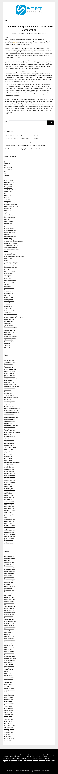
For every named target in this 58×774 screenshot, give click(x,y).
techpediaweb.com (9, 486)
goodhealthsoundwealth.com (12, 432)
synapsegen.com (8, 708)
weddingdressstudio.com (11, 280)
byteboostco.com (8, 617)
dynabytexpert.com (9, 690)
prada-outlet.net (8, 180)
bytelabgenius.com (9, 488)
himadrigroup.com (9, 225)
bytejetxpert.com (8, 540)
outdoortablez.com (9, 458)
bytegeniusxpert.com (9, 579)
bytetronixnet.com (9, 538)
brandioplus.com (8, 705)
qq (5, 173)
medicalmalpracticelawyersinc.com (13, 317)
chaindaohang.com (9, 253)
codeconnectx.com (9, 597)
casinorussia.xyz (8, 297)
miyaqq (48, 760)
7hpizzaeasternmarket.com (11, 262)
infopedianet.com (9, 662)
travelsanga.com (8, 325)
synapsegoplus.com (9, 660)
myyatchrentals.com (9, 401)
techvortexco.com (9, 573)
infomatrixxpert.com (9, 599)
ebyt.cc (6, 251)
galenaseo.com (8, 312)
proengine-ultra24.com (10, 266)
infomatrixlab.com (9, 651)
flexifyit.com (7, 692)
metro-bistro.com (9, 273)
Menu (50, 20)
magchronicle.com (9, 467)
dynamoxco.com (8, 699)
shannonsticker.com (9, 375)
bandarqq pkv (24, 756)
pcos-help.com (8, 191)
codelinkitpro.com (9, 560)
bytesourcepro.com (9, 647)
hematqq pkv (46, 758)
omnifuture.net (8, 188)
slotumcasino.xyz (8, 299)
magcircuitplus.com (9, 534)
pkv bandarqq (8, 167)
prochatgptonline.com (10, 215)
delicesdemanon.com (9, 277)
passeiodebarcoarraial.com (11, 378)
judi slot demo (8, 162)
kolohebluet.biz (8, 290)
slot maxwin (9, 758)
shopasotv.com (8, 323)
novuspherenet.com (9, 718)
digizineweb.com (8, 595)
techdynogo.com (8, 466)
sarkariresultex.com (9, 388)
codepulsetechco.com (10, 593)
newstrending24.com (9, 338)
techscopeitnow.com (9, 536)
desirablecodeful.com (10, 451)
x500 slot (17, 756)
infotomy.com (8, 460)
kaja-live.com (7, 219)
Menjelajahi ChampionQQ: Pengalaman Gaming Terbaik (20, 142)
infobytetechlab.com (9, 518)
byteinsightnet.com (9, 592)
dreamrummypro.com (10, 369)
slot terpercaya (8, 169)
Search (6, 121)
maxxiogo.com (8, 693)
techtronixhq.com (9, 556)
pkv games (40, 755)
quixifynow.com (8, 679)
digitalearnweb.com (9, 362)
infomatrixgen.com (9, 514)
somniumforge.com (9, 421)
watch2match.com (9, 310)
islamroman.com (8, 227)
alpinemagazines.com (10, 236)
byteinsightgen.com (9, 510)
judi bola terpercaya (9, 756)
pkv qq (15, 43)
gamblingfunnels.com (10, 189)
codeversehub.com (9, 653)
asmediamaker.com (9, 395)
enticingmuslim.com (9, 430)
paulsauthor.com (8, 449)
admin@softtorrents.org (39, 34)
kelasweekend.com (9, 341)
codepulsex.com (8, 634)
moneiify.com (7, 399)
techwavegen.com (9, 506)
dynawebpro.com (9, 706)
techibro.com (7, 234)
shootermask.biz (8, 291)
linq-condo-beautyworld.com (11, 249)
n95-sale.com (7, 208)
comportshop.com (9, 319)
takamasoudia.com (9, 443)
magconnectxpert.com (10, 621)
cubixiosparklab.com (9, 606)
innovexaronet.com (9, 601)
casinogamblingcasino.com (11, 412)
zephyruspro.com (9, 680)
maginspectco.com (9, 542)
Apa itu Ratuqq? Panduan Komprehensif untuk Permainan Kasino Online (24, 135)
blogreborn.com (8, 210)
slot (35, 755)
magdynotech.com (9, 666)
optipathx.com (8, 682)
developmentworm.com (10, 332)
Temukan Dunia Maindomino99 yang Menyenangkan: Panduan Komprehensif (26, 149)
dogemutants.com (9, 440)
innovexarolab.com (9, 516)
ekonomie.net (8, 329)
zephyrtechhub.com (9, 725)
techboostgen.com (9, 562)
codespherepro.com (9, 519)
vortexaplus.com (8, 714)
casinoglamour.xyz (9, 301)
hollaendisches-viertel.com (11, 264)
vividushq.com (8, 712)
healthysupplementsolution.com (12, 462)
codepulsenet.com (9, 664)
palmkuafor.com (8, 366)
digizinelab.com (8, 630)
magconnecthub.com (9, 656)
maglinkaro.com (8, 643)
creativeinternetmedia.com (11, 206)
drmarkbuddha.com (9, 254)
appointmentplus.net (9, 330)
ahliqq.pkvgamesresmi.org (10, 761)
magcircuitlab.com (9, 614)
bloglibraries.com (9, 423)
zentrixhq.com (8, 686)
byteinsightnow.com (9, 525)
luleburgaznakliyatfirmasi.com (12, 425)
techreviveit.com (8, 495)
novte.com (7, 260)
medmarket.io (8, 456)
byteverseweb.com (9, 655)
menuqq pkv (6, 755)
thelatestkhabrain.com (10, 384)
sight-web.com (8, 223)
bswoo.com (7, 347)
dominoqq (7, 163)
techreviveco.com (9, 642)
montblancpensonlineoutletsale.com (13, 241)
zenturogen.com (8, 701)
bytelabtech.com (8, 566)
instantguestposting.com (10, 327)
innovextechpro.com (9, 480)
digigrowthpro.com (9, 182)
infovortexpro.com (9, 532)
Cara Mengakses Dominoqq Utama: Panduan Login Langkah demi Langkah (25, 145)
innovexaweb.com (9, 703)
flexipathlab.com (8, 710)
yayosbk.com (7, 284)
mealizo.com (7, 390)
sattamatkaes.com (9, 406)
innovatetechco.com (9, 490)
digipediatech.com (9, 469)
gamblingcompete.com (10, 202)
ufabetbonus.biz (8, 340)
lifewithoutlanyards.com (10, 267)
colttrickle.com (8, 184)
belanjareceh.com (9, 373)
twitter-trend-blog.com (10, 240)
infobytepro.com (8, 582)
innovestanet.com (9, 688)
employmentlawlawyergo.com (12, 316)
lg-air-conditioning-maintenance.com (14, 256)
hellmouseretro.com (9, 436)
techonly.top (7, 201)
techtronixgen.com (9, 479)
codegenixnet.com (9, 521)
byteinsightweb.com (9, 473)
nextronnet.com (8, 697)
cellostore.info (8, 393)
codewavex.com (8, 616)
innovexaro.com (8, 671)
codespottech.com (9, 464)
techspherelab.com (9, 649)
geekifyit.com (7, 404)
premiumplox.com (9, 282)
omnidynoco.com (9, 723)
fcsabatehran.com (9, 438)
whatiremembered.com (10, 247)
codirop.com (7, 195)
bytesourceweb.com (9, 523)
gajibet (52, 760)
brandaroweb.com (9, 738)
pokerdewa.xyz (8, 306)
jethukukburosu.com (9, 419)
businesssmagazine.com (10, 204)
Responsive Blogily (28, 771)
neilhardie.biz (7, 286)
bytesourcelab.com (9, 673)
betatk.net (7, 343)
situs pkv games (14, 755)
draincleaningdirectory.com (11, 416)
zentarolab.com (8, 731)
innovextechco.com (9, 610)
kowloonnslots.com (9, 232)
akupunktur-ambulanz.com (11, 245)
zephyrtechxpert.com (9, 627)
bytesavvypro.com (9, 508)
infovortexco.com (9, 629)
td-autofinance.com (9, 228)
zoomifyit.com (8, 740)
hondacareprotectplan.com (11, 410)
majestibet (42, 760)
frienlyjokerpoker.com (10, 230)
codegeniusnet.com (9, 586)
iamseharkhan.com (9, 382)
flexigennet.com (8, 453)
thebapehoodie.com (9, 427)
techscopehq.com (9, 668)
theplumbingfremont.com (11, 336)
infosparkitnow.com (9, 571)
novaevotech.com (9, 608)
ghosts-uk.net (7, 197)
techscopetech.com (9, 636)
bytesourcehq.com (9, 590)
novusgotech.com (9, 695)
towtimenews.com (9, 414)
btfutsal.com (7, 193)
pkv (5, 165)
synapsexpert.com (9, 729)
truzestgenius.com (9, 623)
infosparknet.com (9, 675)
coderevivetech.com (9, 527)
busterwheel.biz (8, 293)
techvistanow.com (9, 603)
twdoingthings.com (9, 445)
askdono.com (7, 199)
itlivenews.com (8, 334)
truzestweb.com (8, 727)
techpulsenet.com (9, 625)
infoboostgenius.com (9, 505)
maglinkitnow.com (9, 471)
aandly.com (7, 345)
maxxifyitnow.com (9, 677)
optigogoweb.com (9, 736)
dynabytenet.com (8, 645)
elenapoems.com (8, 434)
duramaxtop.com (8, 441)
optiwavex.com (8, 721)
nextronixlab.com (9, 684)
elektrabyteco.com (9, 619)
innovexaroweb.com (9, 640)
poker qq (52, 755)
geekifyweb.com (8, 575)
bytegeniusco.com (9, 499)
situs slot (46, 755)
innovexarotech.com (9, 530)
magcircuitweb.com (9, 482)
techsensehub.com (9, 564)
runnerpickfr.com (8, 186)
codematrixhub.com (9, 501)
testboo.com (7, 278)
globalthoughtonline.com (11, 397)
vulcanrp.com (7, 238)
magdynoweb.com (9, 638)
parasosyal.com (8, 429)
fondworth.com (8, 380)
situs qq (31, 755)
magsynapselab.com (9, 477)
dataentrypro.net (8, 367)
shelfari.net (7, 295)
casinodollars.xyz (8, 303)
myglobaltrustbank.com (10, 314)
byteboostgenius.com (10, 658)
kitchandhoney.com (9, 271)
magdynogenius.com (9, 475)
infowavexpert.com (9, 497)
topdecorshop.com (9, 321)
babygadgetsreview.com (10, 243)
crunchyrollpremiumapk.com (12, 408)
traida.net (6, 269)
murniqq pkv (45, 756)
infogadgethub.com (9, 558)
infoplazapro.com (9, 493)
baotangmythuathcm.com (11, 417)
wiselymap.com (8, 214)
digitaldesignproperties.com (11, 386)
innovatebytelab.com (9, 580)
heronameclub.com (9, 454)
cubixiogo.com (8, 716)
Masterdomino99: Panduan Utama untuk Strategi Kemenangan (22, 138)
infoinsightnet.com (9, 588)
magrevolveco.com (9, 529)
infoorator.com (8, 258)
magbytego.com (8, 584)
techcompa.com (8, 221)
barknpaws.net (8, 391)
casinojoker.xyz (8, 304)
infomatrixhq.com (9, 605)
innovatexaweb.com (9, 567)
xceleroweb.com (8, 734)
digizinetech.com (8, 512)
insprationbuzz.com (9, 377)
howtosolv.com (8, 275)
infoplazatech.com (9, 577)
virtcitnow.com (8, 212)
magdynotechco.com (9, 569)
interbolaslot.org (8, 364)
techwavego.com (8, 632)
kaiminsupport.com (9, 371)
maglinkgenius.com (9, 612)
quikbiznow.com (8, 732)
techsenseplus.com (9, 503)
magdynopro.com (9, 492)
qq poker (38, 756)
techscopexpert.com (9, 484)
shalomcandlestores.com (10, 403)
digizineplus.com (8, 669)
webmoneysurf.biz (9, 288)
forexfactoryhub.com (9, 217)
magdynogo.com (8, 543)
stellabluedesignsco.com (10, 447)
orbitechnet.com (8, 719)
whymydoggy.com (9, 360)
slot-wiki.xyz (7, 308)
